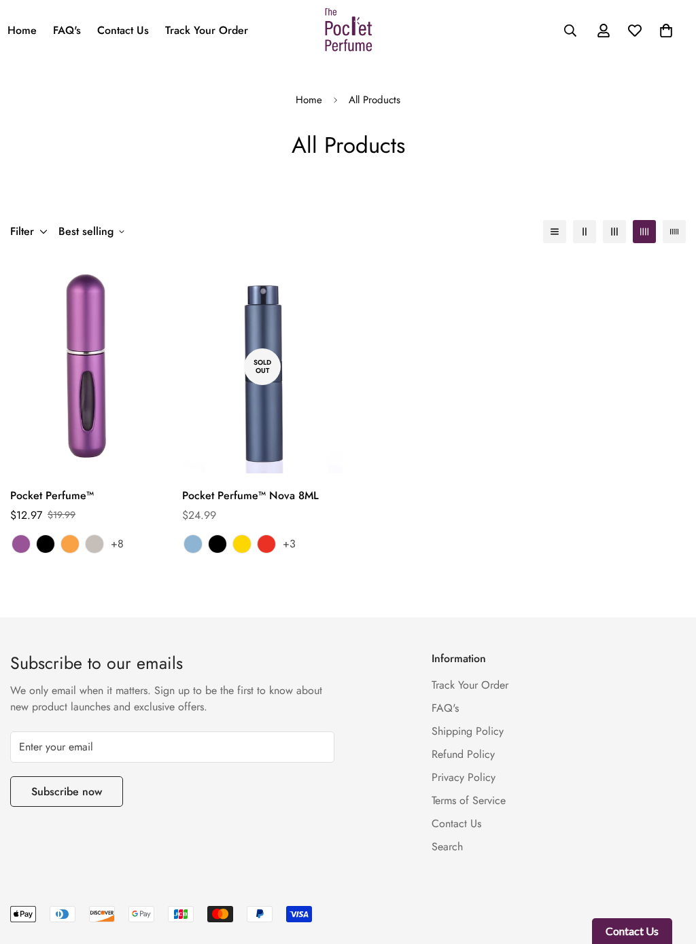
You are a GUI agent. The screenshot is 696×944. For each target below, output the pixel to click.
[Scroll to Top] (669, 870)
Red (266, 544)
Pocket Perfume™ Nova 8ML (250, 495)
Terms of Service (469, 800)
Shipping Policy (468, 731)
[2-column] (584, 231)
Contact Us (123, 30)
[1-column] (554, 231)
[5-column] (674, 231)
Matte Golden (70, 544)
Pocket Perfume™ (52, 495)
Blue (193, 544)
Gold (242, 544)
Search (447, 846)
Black (45, 544)
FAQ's (67, 30)
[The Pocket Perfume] (348, 31)
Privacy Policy (463, 777)
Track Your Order (206, 30)
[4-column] (644, 231)
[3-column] (614, 231)
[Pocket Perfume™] (90, 366)
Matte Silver (94, 544)
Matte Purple (21, 544)
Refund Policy (463, 754)
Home (309, 99)
